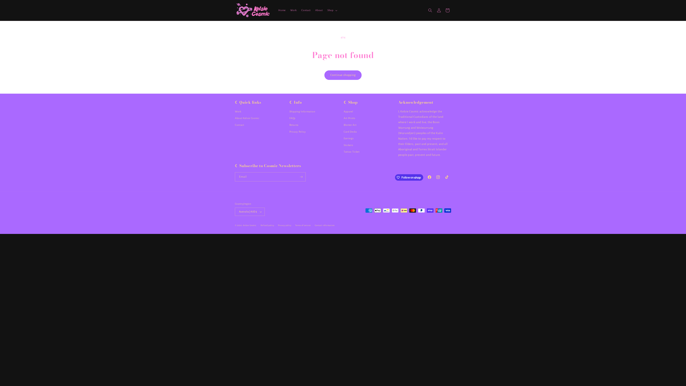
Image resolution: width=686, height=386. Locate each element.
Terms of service (303, 225)
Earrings (349, 138)
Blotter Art (350, 125)
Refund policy (267, 225)
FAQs (292, 118)
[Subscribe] (301, 177)
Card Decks (350, 131)
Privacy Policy (297, 131)
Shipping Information (302, 111)
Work (238, 111)
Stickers (348, 145)
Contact (239, 125)
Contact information (325, 225)
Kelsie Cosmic (249, 225)
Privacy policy (284, 225)
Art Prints (349, 118)
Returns (294, 125)
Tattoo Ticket (352, 151)
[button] (332, 10)
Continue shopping (343, 75)
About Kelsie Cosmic (247, 118)
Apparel (348, 111)
